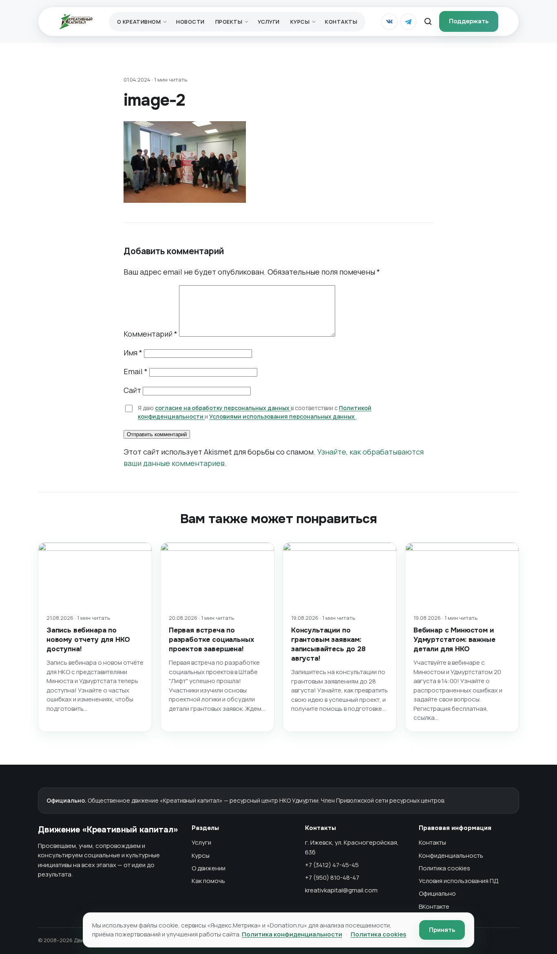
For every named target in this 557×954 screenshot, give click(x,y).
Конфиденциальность (451, 855)
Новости (190, 21)
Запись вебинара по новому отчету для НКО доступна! (88, 639)
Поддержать (468, 21)
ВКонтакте (434, 906)
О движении (208, 868)
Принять (442, 930)
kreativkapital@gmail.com (341, 890)
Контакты (341, 21)
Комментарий (150, 334)
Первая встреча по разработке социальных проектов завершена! (211, 639)
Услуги (268, 21)
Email (136, 371)
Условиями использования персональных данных (282, 416)
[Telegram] (408, 21)
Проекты (229, 21)
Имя (133, 352)
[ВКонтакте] (389, 21)
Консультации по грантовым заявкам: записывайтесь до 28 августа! (328, 644)
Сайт (132, 390)
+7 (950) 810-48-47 (332, 877)
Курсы (300, 21)
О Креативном (139, 21)
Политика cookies (444, 868)
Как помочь (208, 880)
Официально (437, 893)
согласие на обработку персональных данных (223, 408)
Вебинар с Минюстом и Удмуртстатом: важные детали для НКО (454, 639)
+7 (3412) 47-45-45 (332, 865)
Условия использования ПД (459, 880)
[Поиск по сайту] (428, 21)
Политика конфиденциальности (292, 934)
